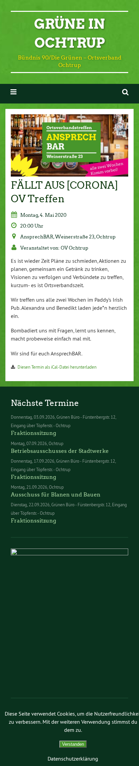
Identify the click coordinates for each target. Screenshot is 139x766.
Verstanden (73, 744)
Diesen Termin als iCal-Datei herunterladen (57, 367)
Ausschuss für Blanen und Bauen (56, 494)
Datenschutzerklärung (73, 758)
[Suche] (125, 91)
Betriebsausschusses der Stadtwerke (60, 451)
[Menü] (13, 91)
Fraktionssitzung (33, 433)
